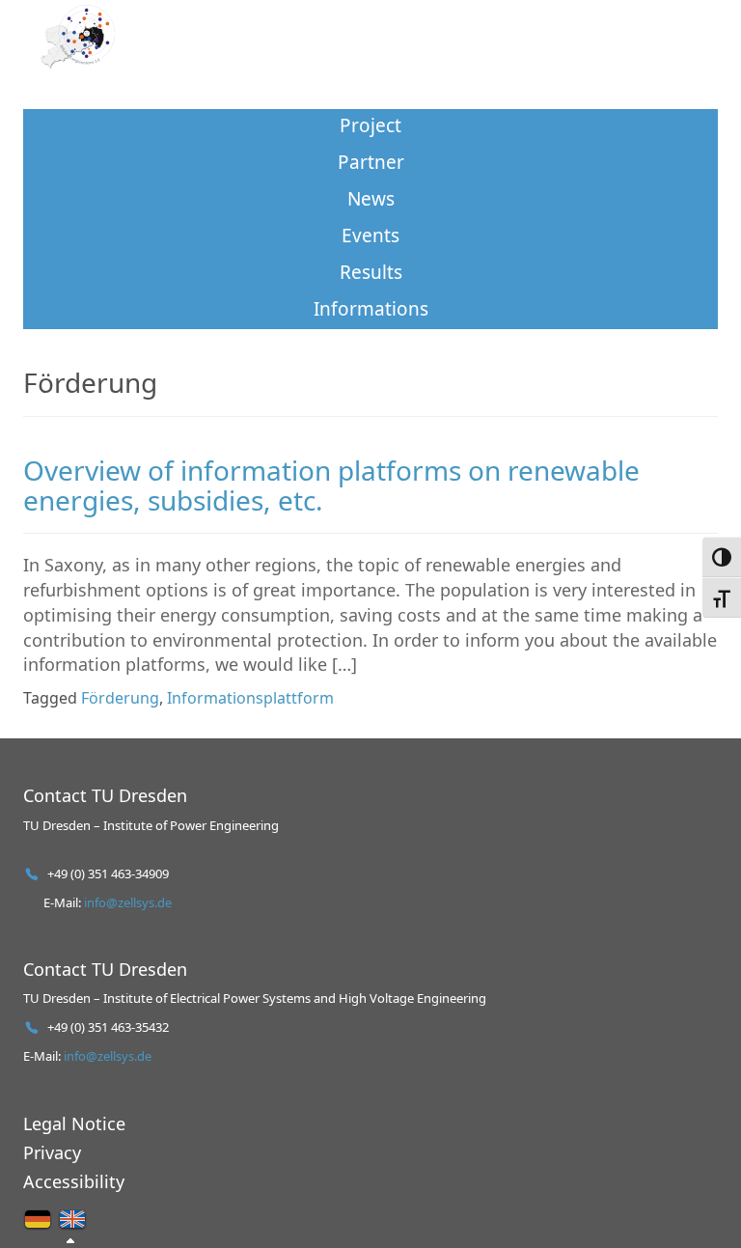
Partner (371, 162)
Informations (371, 308)
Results (371, 272)
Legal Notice (74, 1123)
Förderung (120, 697)
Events (370, 235)
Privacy (52, 1152)
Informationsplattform (250, 697)
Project (370, 125)
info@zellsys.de (128, 902)
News (371, 198)
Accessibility (73, 1181)
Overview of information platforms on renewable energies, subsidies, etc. (331, 485)
